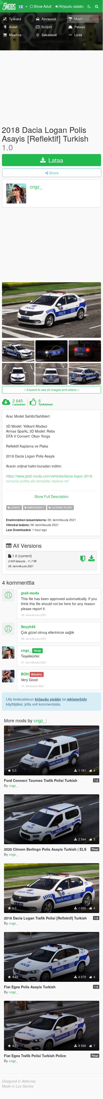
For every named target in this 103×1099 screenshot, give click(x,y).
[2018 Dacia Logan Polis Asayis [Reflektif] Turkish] (51, 310)
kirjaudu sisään (48, 699)
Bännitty (36, 674)
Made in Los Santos (17, 1086)
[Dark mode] (89, 6)
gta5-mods (30, 592)
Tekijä (37, 650)
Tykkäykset (45, 404)
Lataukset (18, 404)
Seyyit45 (28, 626)
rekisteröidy (77, 699)
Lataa (55, 160)
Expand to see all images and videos (51, 389)
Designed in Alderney (19, 1081)
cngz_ (36, 186)
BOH (25, 673)
